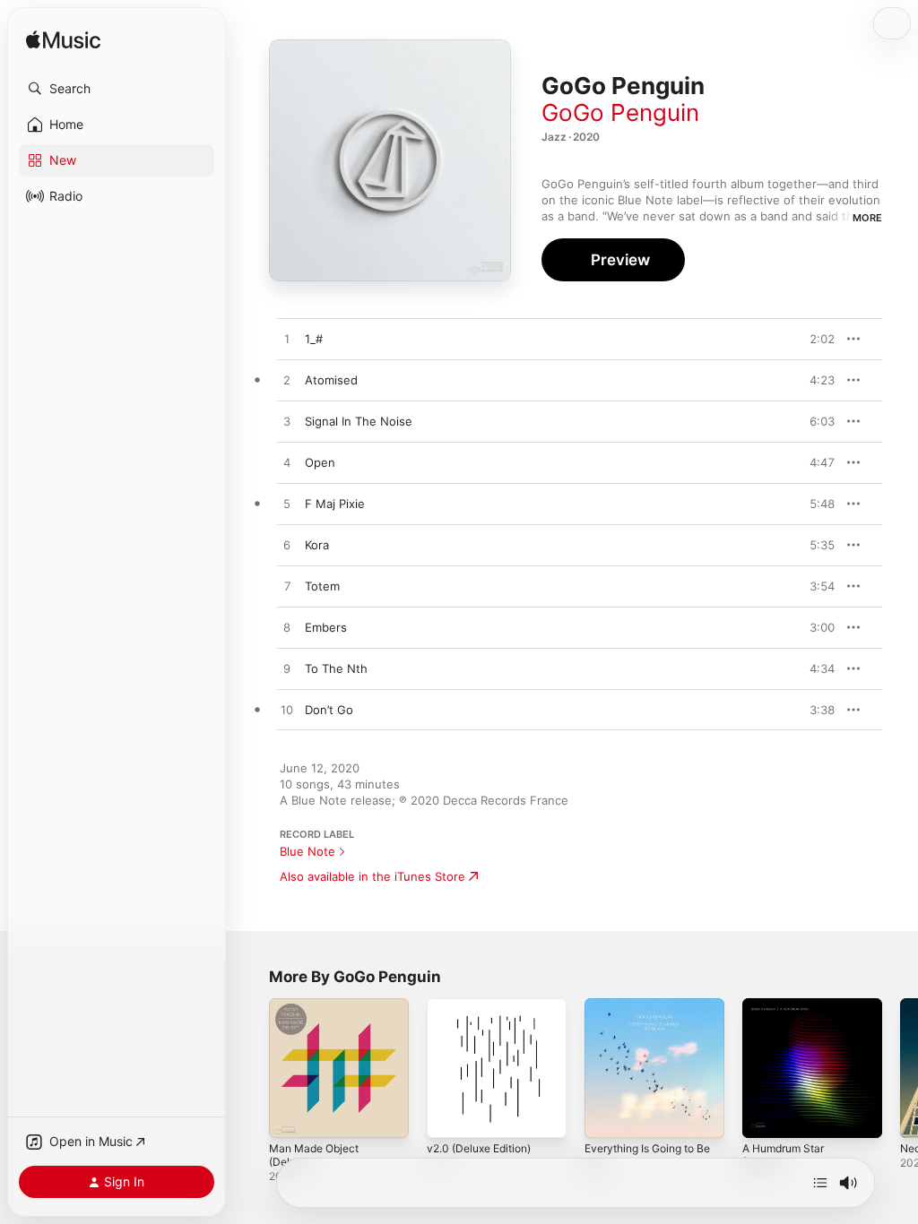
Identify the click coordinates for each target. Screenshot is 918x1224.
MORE (867, 217)
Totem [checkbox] (322, 586)
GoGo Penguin (620, 112)
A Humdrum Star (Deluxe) (783, 1155)
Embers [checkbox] (326, 627)
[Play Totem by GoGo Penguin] (287, 587)
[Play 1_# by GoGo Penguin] (287, 340)
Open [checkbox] (320, 462)
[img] (63, 40)
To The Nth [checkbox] (336, 668)
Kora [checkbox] (317, 545)
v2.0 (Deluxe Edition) (479, 1148)
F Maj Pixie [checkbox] (335, 503)
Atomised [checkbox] (331, 380)
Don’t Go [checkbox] (329, 710)
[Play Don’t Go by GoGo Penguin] (287, 711)
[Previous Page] (251, 1068)
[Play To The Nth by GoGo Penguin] (287, 669)
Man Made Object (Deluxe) (314, 1155)
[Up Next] (820, 1182)
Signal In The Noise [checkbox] (358, 421)
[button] (116, 88)
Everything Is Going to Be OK (647, 1155)
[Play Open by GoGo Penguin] (287, 463)
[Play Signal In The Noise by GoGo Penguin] (287, 422)
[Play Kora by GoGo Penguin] (287, 546)
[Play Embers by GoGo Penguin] (287, 628)
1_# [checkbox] (314, 339)
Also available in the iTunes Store (372, 876)
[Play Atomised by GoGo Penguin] (287, 381)
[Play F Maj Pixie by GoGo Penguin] (287, 504)
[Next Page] (900, 1068)
